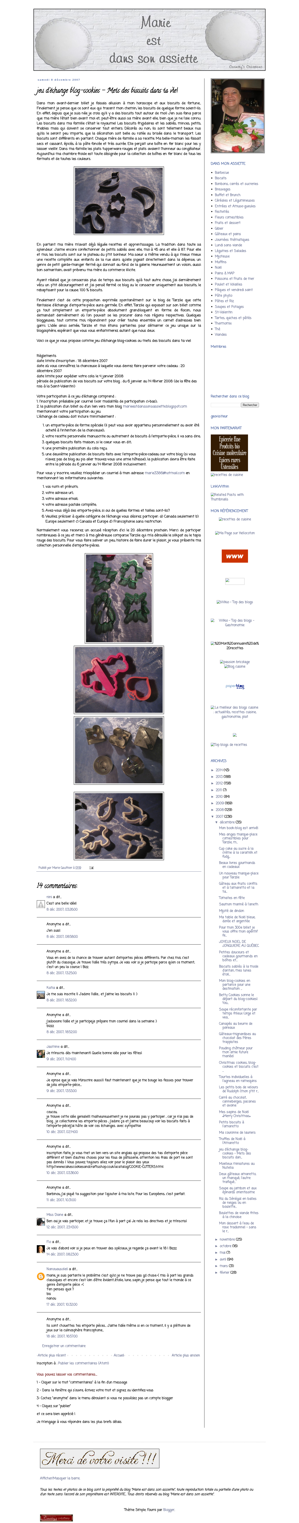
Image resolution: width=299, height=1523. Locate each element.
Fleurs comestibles (229, 217)
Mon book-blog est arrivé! (238, 828)
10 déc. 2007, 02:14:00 (62, 1132)
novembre (228, 1239)
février (225, 1272)
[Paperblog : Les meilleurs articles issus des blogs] (235, 689)
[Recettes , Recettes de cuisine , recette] (227, 475)
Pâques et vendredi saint (234, 290)
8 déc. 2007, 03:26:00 (62, 909)
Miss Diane (55, 1215)
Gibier (219, 228)
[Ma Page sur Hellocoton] (235, 533)
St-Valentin (223, 312)
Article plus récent (52, 1355)
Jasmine (53, 1046)
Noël (218, 267)
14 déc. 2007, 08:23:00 (63, 1254)
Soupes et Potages (229, 307)
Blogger (168, 1510)
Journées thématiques (232, 240)
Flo (49, 1242)
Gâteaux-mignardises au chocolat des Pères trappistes (237, 1038)
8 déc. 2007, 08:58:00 (62, 936)
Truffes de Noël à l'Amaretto (232, 1141)
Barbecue (222, 172)
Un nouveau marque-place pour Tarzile (239, 875)
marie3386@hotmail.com (165, 473)
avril (223, 1259)
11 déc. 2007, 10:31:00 (61, 1200)
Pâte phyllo (223, 295)
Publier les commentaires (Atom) (83, 1363)
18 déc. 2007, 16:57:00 (62, 1336)
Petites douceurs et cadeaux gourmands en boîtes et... (238, 956)
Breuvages (222, 189)
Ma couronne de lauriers (237, 1132)
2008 (220, 810)
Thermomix (223, 323)
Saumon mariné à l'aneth (238, 904)
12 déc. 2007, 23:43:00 (62, 1227)
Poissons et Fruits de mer (234, 279)
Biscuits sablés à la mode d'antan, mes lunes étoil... (238, 970)
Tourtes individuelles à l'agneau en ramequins (238, 1079)
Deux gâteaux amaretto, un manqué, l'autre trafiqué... (237, 1178)
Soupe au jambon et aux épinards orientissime (238, 1190)
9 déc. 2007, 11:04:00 (61, 1059)
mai (223, 1252)
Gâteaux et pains (228, 234)
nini (49, 897)
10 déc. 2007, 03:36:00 (63, 1173)
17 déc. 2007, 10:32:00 (62, 1304)
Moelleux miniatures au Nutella (237, 1165)
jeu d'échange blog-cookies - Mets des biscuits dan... (235, 1153)
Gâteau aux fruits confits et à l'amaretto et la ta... (238, 887)
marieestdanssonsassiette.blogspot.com (155, 406)
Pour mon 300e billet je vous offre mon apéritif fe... (238, 931)
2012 (220, 783)
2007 (220, 816)
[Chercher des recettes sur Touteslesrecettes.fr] (229, 745)
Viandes (221, 334)
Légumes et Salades (230, 251)
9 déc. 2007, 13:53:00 (62, 1091)
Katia (51, 988)
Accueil (119, 1355)
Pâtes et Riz (224, 301)
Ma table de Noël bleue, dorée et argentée (237, 919)
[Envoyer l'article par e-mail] (91, 868)
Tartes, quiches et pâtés (233, 318)
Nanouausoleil (57, 1269)
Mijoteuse (222, 256)
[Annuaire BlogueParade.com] (234, 584)
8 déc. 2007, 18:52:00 (62, 1032)
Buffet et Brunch (228, 195)
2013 (220, 777)
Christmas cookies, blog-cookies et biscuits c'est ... (239, 1066)
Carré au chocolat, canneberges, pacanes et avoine (237, 1101)
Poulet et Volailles (228, 284)
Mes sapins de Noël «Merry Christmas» (234, 1114)
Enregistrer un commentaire (64, 1346)
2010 (220, 796)
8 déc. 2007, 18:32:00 (62, 1000)
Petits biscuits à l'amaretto (231, 1124)
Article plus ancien (186, 1355)
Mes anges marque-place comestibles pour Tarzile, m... (238, 838)
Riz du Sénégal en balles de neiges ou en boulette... (238, 1203)
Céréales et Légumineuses (235, 200)
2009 (220, 803)
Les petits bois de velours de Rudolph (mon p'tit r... (239, 1089)
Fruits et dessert (228, 223)
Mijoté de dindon (231, 911)
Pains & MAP (224, 273)
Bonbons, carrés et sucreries (236, 184)
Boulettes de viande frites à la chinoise (239, 1215)
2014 (220, 770)
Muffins (221, 262)
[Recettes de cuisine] (235, 519)
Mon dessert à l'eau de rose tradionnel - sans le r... (237, 1227)
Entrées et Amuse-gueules (235, 206)
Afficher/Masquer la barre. (60, 1478)
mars (224, 1266)
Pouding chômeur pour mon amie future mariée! (236, 1052)
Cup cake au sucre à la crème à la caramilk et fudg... (238, 852)
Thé (217, 329)
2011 (219, 790)
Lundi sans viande (228, 245)
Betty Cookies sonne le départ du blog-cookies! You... (238, 999)
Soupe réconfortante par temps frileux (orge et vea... (238, 1013)
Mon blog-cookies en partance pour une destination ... (234, 985)
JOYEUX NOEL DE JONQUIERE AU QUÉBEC (239, 944)
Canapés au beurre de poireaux (235, 1025)
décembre (228, 822)
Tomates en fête (232, 898)
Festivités (222, 211)
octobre (226, 1246)
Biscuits (221, 178)
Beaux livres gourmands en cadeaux (237, 865)
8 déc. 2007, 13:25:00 (62, 973)
